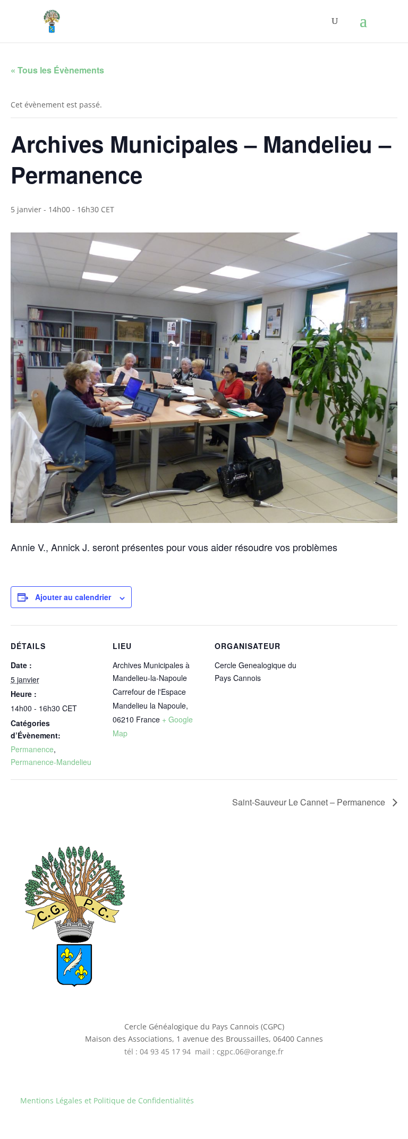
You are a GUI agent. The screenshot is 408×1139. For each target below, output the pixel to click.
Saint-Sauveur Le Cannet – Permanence (309, 802)
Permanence (32, 749)
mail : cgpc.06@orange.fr (239, 1051)
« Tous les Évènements (57, 70)
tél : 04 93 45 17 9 (155, 1051)
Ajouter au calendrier (73, 597)
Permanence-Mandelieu (51, 761)
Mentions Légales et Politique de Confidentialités (107, 1100)
